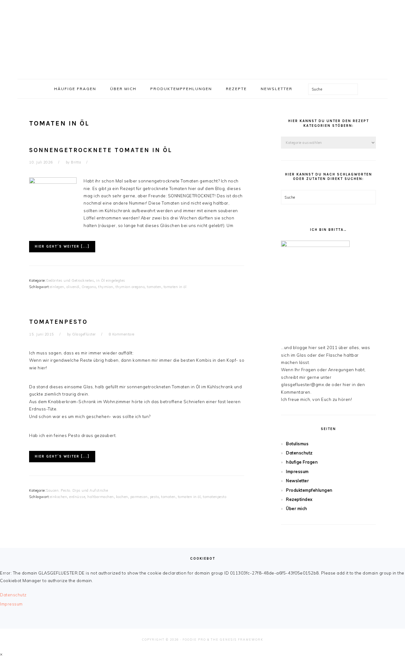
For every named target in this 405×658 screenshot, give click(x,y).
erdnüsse (77, 497)
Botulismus (297, 443)
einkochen (58, 497)
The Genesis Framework (237, 639)
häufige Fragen (302, 461)
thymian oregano (130, 287)
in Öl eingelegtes (110, 280)
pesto (154, 497)
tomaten (154, 287)
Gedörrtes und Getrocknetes (70, 280)
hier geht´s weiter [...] (62, 246)
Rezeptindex (299, 499)
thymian (105, 287)
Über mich (296, 508)
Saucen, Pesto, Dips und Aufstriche (77, 490)
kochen (122, 497)
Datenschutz (299, 452)
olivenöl (72, 287)
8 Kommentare (121, 334)
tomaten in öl (175, 287)
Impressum (297, 471)
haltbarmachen (100, 497)
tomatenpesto (214, 497)
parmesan (139, 497)
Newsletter (297, 480)
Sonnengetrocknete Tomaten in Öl (100, 150)
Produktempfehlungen (309, 490)
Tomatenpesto (58, 321)
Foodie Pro (194, 639)
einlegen (57, 287)
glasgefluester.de (202, 38)
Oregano (89, 287)
